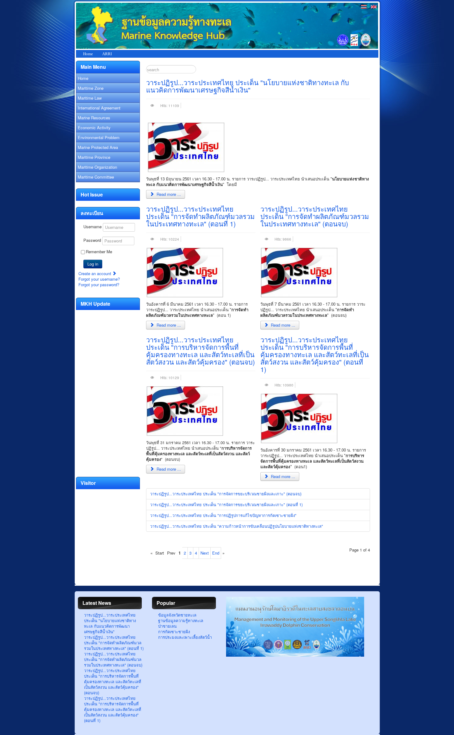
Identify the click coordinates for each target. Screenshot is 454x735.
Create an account (95, 273)
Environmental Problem (99, 137)
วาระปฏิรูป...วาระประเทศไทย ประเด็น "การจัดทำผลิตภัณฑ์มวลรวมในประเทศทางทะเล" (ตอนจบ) (314, 216)
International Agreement (99, 108)
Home (88, 54)
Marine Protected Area (98, 147)
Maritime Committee (96, 177)
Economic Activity (94, 127)
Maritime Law (90, 98)
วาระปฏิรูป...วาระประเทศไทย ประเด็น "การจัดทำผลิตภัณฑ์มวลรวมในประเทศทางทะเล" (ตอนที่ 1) (200, 216)
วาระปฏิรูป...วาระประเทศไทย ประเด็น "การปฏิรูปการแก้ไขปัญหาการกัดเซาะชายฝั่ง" (223, 515)
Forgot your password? (98, 284)
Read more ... (168, 194)
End (215, 553)
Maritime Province (94, 157)
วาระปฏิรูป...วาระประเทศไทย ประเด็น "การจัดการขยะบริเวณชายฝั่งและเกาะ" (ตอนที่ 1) (226, 504)
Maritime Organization (97, 167)
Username (92, 226)
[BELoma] (295, 655)
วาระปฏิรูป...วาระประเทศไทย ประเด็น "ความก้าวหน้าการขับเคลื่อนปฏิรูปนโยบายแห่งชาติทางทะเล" (236, 526)
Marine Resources (94, 118)
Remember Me (99, 251)
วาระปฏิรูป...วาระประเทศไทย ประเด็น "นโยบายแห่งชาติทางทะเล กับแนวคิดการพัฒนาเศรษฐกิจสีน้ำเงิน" (247, 85)
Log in (92, 264)
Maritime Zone (90, 88)
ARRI (107, 54)
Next (204, 553)
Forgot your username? (99, 279)
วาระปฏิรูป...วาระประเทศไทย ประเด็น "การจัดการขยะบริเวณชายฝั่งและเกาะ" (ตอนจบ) (225, 494)
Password (92, 240)
